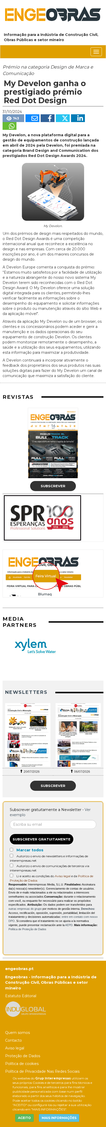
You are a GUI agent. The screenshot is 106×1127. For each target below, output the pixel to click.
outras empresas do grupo (25, 908)
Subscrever (53, 486)
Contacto (13, 1040)
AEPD (69, 925)
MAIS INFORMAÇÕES (59, 1118)
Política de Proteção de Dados (27, 929)
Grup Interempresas (53, 1078)
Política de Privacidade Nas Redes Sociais (42, 1071)
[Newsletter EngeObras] (28, 735)
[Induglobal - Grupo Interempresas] (25, 1008)
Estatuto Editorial (20, 996)
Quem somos (17, 1032)
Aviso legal (62, 876)
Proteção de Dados (22, 1056)
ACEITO (24, 1118)
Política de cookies (22, 1063)
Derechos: (88, 908)
